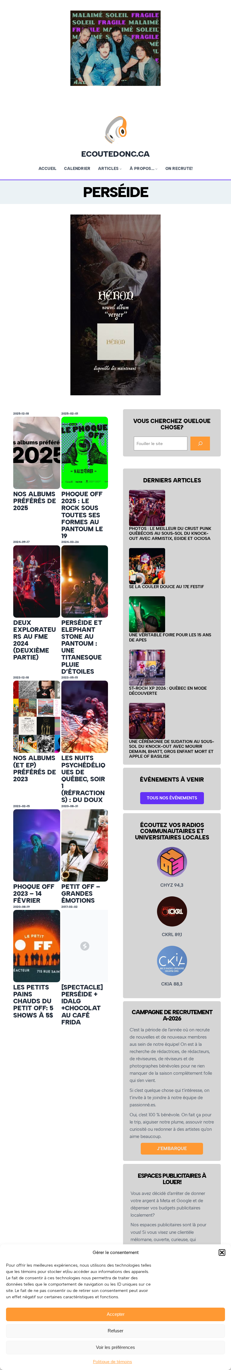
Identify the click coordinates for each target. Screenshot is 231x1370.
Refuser (115, 1330)
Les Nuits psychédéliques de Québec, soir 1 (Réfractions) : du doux (83, 778)
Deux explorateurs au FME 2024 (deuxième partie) (34, 640)
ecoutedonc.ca (115, 154)
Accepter (116, 1314)
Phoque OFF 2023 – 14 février (33, 893)
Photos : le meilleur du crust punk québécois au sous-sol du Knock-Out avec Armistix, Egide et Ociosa (170, 533)
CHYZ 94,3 (171, 885)
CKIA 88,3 (172, 984)
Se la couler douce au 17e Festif (166, 586)
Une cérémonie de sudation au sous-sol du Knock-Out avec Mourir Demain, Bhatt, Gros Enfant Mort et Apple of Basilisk (171, 749)
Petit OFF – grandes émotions (80, 893)
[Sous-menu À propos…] (156, 169)
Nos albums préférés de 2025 (34, 501)
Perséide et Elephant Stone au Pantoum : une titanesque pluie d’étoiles (81, 647)
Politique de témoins (112, 1361)
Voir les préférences (115, 1347)
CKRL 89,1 (172, 934)
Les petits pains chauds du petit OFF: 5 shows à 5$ (33, 1001)
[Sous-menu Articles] (120, 169)
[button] (222, 1252)
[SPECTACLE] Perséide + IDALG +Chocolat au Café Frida (82, 1005)
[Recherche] (200, 443)
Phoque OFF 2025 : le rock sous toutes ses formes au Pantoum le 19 (82, 515)
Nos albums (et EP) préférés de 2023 (34, 768)
